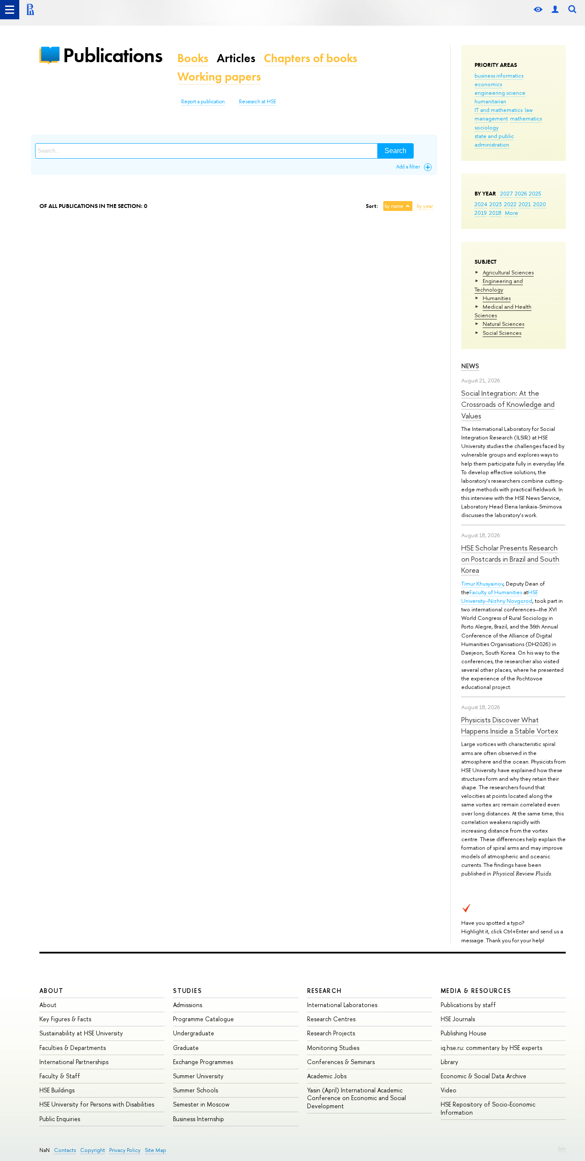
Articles (236, 58)
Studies (187, 991)
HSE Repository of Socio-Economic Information (488, 1108)
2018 (495, 213)
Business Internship (198, 1119)
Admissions (187, 1005)
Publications (112, 55)
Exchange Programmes (203, 1062)
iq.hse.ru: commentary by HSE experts (491, 1048)
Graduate (186, 1048)
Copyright (92, 1150)
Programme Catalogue (203, 1019)
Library (449, 1062)
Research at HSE (257, 101)
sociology (486, 127)
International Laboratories (342, 1005)
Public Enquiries (59, 1119)
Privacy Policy (124, 1150)
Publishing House (464, 1033)
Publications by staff (468, 1005)
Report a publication (203, 101)
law (529, 110)
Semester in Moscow (201, 1104)
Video (449, 1090)
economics (488, 84)
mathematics (526, 118)
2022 (510, 204)
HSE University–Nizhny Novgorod (499, 596)
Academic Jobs (326, 1076)
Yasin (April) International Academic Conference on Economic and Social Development (356, 1098)
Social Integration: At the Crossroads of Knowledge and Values (508, 404)
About (51, 991)
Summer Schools (195, 1090)
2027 (506, 193)
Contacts (65, 1150)
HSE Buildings (57, 1090)
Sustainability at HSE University (81, 1033)
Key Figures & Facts (65, 1019)
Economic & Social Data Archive (483, 1076)
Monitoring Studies (333, 1048)
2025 (535, 193)
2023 (495, 204)
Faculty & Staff (59, 1076)
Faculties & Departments (72, 1048)
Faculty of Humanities (495, 592)
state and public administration (494, 140)
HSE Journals (458, 1019)
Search (395, 150)
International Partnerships (73, 1062)
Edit (562, 1149)
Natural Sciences (503, 324)
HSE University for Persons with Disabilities (96, 1104)
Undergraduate (193, 1033)
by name (394, 206)
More (511, 213)
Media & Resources (476, 991)
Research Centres (331, 1019)
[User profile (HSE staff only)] (555, 9)
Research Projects (331, 1033)
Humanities (496, 298)
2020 (539, 204)
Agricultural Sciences (508, 272)
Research (324, 991)
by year (425, 206)
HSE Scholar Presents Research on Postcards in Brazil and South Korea (510, 559)
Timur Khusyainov (482, 583)
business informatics (499, 75)
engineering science (500, 92)
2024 (481, 204)
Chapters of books (310, 58)
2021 (525, 204)
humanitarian (490, 101)
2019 (481, 213)
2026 (521, 193)
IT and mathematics (498, 110)
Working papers (219, 76)
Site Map (155, 1150)
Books (192, 58)
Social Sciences (502, 333)
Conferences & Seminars (341, 1062)
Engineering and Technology (499, 285)
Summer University (198, 1076)
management (491, 118)
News (470, 365)
